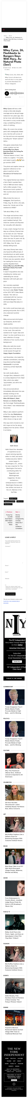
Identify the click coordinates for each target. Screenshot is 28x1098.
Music (5, 46)
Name (7, 565)
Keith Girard (8, 67)
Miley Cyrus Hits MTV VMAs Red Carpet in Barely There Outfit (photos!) (13, 267)
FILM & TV (13, 1063)
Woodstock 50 (8, 504)
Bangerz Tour (13, 498)
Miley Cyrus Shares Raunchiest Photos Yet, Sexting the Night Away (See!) (13, 151)
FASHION (20, 1063)
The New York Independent (14, 11)
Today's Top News (14, 678)
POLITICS (13, 1058)
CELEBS (9, 1061)
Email (7, 572)
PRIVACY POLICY (17, 1070)
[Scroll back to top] (14, 1084)
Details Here (14, 1080)
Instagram (6, 200)
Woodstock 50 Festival (11, 173)
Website (7, 578)
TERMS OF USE (10, 1071)
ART (14, 1061)
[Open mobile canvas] (4, 30)
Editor (20, 645)
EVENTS (11, 1066)
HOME (7, 1058)
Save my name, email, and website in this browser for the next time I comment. (14, 588)
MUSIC (19, 1061)
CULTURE (20, 1058)
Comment (8, 546)
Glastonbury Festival (9, 501)
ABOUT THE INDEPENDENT (13, 1069)
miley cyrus (20, 501)
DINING (17, 1066)
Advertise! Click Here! (17, 648)
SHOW (6, 1063)
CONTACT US (8, 1070)
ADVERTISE (18, 1071)
